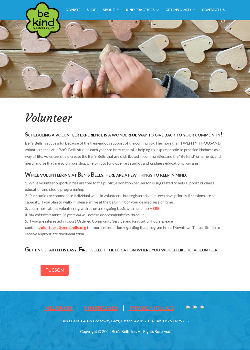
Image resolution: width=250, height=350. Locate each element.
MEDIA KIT (58, 307)
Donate (73, 10)
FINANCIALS (101, 307)
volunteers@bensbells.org (62, 227)
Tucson (54, 270)
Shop (91, 10)
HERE (154, 208)
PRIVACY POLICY (151, 307)
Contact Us (213, 10)
